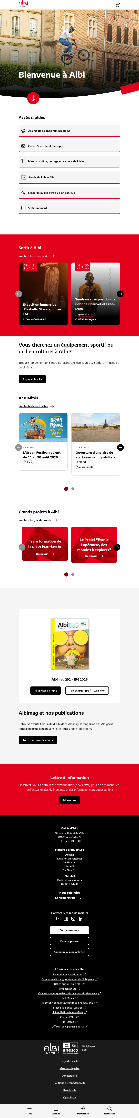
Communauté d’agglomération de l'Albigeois (68, 979)
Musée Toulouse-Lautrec (67, 1007)
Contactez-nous (118, 5)
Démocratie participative (67, 974)
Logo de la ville (69, 1061)
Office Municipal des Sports (68, 1026)
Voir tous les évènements (33, 256)
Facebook (66, 919)
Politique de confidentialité (69, 1082)
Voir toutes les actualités (33, 406)
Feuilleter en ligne (45, 690)
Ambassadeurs (67, 988)
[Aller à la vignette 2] (73, 488)
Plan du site (69, 1090)
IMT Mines (68, 998)
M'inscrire (69, 800)
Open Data (69, 1097)
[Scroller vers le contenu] (33, 98)
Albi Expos (68, 1021)
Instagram (73, 919)
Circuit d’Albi (67, 1017)
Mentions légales (70, 1068)
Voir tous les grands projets (35, 520)
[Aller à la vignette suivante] (120, 293)
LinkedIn (81, 919)
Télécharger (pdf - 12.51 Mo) (87, 690)
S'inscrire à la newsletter (69, 951)
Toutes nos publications (38, 739)
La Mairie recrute (65, 897)
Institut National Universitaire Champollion (67, 1002)
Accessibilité (69, 1075)
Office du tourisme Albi (67, 984)
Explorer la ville (32, 379)
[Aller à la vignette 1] (66, 488)
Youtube (58, 919)
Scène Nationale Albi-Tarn (68, 1012)
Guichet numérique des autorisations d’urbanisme (67, 993)
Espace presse (69, 941)
